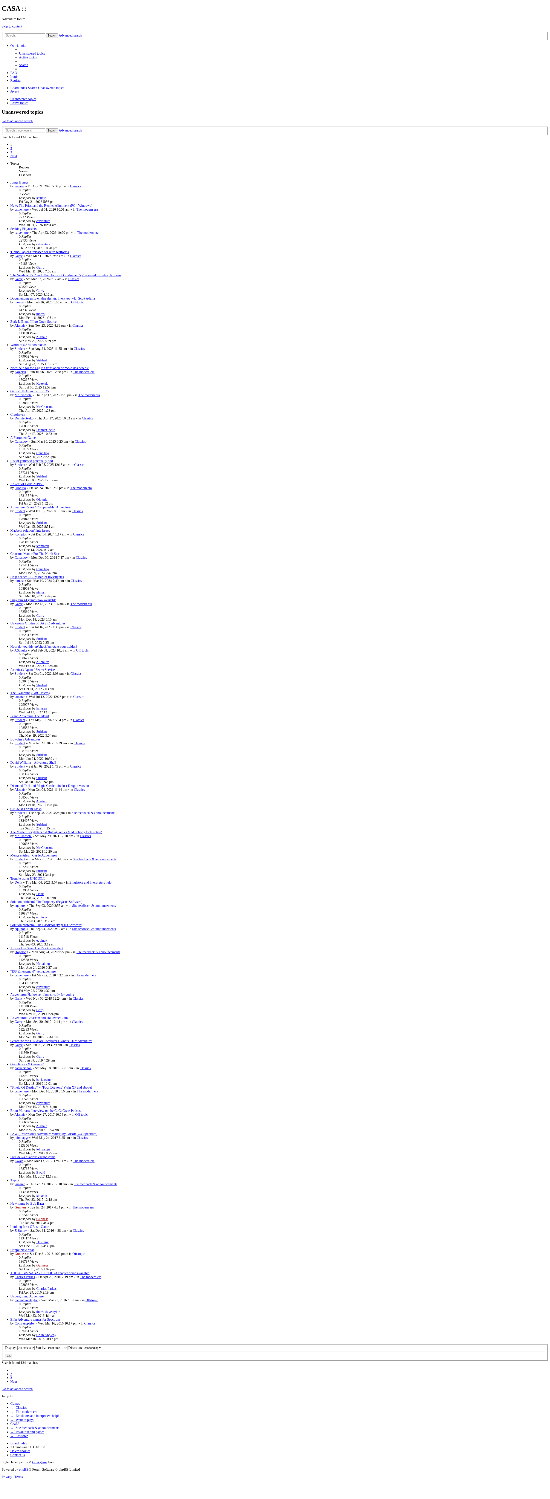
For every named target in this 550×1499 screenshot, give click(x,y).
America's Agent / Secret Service (32, 669)
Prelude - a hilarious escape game (32, 1157)
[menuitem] (32, 53)
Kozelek (20, 372)
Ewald (19, 1161)
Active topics (19, 103)
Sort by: (41, 1347)
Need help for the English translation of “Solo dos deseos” (49, 368)
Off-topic (77, 302)
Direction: (75, 1347)
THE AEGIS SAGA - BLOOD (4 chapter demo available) (50, 1273)
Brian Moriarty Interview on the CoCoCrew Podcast (45, 1110)
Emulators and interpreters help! (91, 882)
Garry (19, 256)
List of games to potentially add (31, 461)
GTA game (39, 1462)
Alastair (19, 325)
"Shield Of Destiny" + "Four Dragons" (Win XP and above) (51, 1087)
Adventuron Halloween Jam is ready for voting (42, 994)
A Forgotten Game (23, 437)
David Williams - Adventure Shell (33, 762)
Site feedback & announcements (93, 813)
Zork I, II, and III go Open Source (33, 321)
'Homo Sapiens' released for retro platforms (39, 252)
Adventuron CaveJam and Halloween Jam (39, 1018)
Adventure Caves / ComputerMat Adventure (40, 507)
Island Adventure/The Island (29, 716)
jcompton (21, 534)
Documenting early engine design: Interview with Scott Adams (52, 298)
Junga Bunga (19, 182)
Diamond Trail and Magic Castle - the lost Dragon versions (50, 786)
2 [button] (11, 148)
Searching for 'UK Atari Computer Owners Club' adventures (51, 1041)
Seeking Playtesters (23, 229)
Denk (18, 882)
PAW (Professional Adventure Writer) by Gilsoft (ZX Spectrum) (53, 1134)
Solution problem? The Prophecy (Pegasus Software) (46, 902)
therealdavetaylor (26, 1300)
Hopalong (21, 952)
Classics (75, 186)
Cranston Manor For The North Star (34, 553)
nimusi (19, 581)
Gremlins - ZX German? (27, 1064)
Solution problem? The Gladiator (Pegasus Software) (46, 925)
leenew (19, 186)
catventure (22, 209)
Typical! (15, 1180)
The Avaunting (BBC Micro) (30, 693)
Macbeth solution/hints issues (30, 530)
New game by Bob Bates (27, 1203)
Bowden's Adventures (25, 739)
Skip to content (12, 26)
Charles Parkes (25, 1277)
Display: (11, 1347)
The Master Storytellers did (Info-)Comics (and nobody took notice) (56, 832)
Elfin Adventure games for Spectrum (35, 1319)
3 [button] (11, 152)
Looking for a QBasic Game (29, 1226)
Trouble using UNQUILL (28, 878)
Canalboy (21, 441)
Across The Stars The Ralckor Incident (36, 948)
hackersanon (23, 1068)
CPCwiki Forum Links (25, 809)
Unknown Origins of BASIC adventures (37, 623)
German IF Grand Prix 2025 (29, 391)
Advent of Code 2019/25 (27, 484)
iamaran (20, 697)
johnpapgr (21, 1138)
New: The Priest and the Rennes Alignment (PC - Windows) (51, 205)
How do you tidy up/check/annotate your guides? (43, 646)
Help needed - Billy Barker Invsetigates (37, 577)
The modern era (87, 209)
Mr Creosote (23, 395)
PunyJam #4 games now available (33, 600)
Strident (20, 348)
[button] (13, 156)
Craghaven (17, 414)
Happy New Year (22, 1250)
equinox (20, 905)
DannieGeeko (24, 418)
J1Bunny (21, 1230)
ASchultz (20, 650)
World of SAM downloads (28, 345)
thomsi (19, 302)
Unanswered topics (23, 99)
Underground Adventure (27, 1296)
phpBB (24, 1469)
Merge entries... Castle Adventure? (33, 855)
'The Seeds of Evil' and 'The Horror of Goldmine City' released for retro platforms (65, 275)
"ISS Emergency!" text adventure (33, 971)
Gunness (20, 1207)
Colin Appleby (25, 1323)
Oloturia (20, 488)
